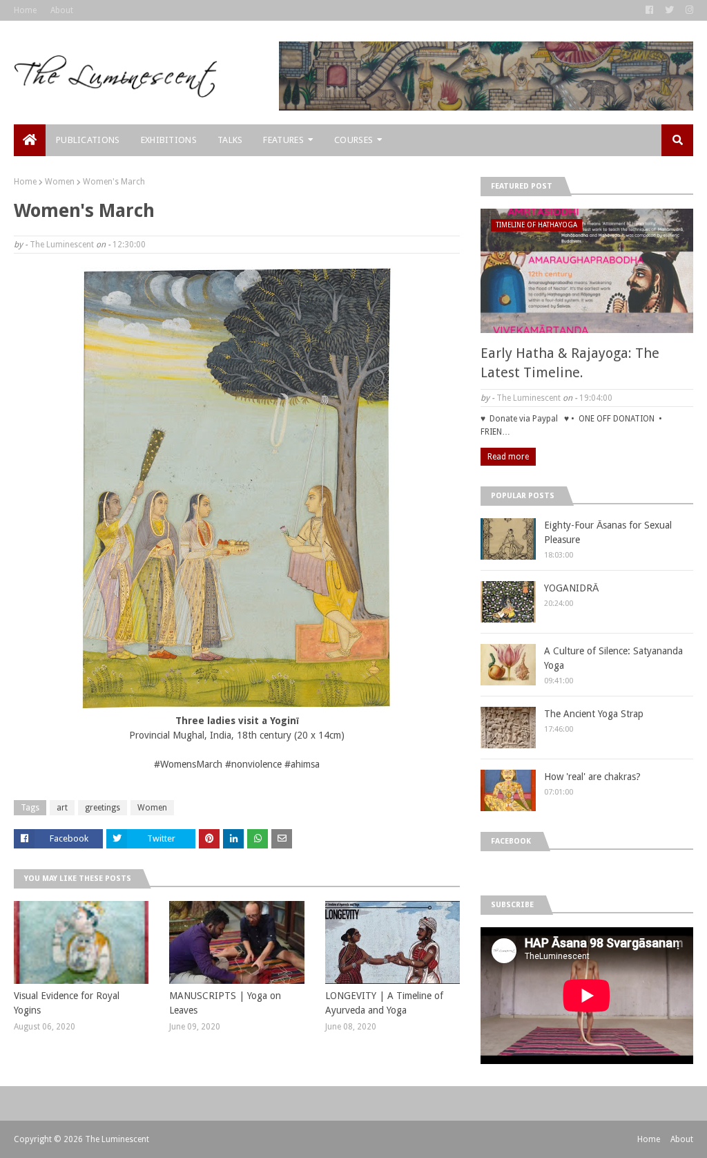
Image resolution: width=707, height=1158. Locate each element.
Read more (508, 457)
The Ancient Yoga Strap (593, 713)
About (61, 10)
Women (60, 182)
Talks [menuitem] (230, 140)
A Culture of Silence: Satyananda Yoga (613, 658)
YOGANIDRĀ (571, 588)
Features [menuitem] (283, 140)
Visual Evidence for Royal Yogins (66, 1003)
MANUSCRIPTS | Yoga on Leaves (225, 1003)
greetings (102, 808)
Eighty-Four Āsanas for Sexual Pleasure (608, 532)
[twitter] (669, 10)
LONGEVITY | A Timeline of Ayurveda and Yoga (384, 1003)
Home (25, 10)
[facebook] (649, 10)
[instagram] (687, 10)
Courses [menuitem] (353, 140)
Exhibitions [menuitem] (169, 140)
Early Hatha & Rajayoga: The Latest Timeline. (570, 363)
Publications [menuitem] (88, 140)
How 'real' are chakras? (592, 776)
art (62, 808)
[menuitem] (30, 140)
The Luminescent (62, 244)
